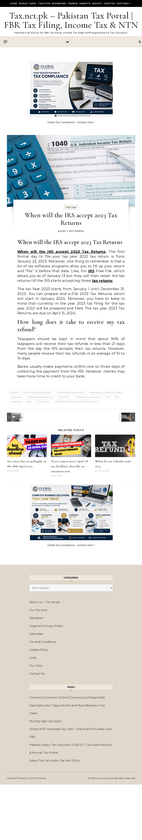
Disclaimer (36, 618)
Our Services (38, 610)
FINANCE (73, 3)
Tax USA (71, 207)
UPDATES (109, 3)
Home (13, 3)
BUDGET (97, 3)
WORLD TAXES (27, 3)
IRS (91, 271)
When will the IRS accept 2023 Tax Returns (61, 252)
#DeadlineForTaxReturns (40, 397)
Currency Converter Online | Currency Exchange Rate (67, 697)
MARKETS (85, 3)
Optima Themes (37, 778)
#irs (107, 397)
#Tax (29, 401)
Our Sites (35, 665)
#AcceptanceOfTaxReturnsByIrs (106, 392)
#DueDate (64, 397)
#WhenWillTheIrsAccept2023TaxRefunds (76, 401)
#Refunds (16, 401)
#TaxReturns (43, 401)
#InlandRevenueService (87, 397)
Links (32, 657)
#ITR (117, 397)
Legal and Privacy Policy (46, 626)
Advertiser (36, 634)
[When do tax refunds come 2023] (127, 417)
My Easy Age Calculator (45, 721)
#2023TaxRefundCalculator (37, 392)
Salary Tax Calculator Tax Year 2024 (54, 760)
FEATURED (123, 3)
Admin (80, 230)
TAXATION (44, 3)
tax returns (102, 281)
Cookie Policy (38, 649)
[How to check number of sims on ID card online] (15, 417)
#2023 (14, 392)
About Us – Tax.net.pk (44, 602)
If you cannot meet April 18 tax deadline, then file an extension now (69, 466)
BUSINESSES (59, 3)
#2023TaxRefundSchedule (70, 392)
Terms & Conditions (42, 642)
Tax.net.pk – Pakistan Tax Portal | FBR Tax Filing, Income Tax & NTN (71, 20)
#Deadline (16, 397)
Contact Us (37, 673)
